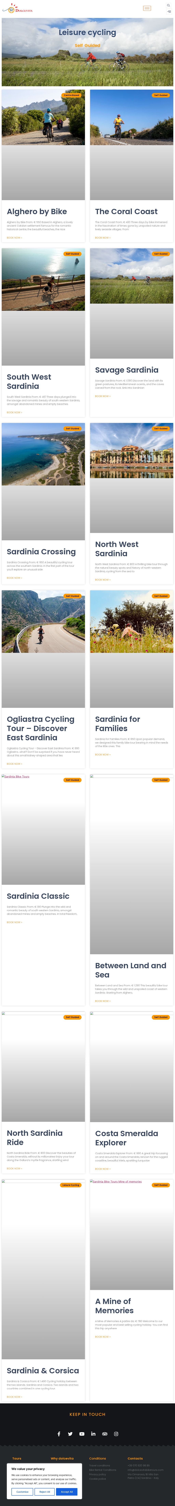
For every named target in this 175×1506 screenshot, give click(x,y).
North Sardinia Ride (35, 1138)
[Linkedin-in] (93, 1434)
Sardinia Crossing (41, 551)
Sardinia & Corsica (43, 1370)
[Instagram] (116, 1434)
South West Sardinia (29, 382)
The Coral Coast (126, 211)
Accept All (67, 1491)
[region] (44, 1481)
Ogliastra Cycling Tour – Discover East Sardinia (41, 728)
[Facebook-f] (59, 1434)
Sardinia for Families (117, 724)
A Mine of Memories (114, 1306)
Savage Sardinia (127, 370)
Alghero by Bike (37, 211)
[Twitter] (70, 1434)
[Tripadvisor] (104, 1434)
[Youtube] (81, 1434)
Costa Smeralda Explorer (126, 1138)
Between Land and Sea (130, 970)
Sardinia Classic (38, 896)
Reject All (44, 1491)
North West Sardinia (116, 549)
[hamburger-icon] (147, 8)
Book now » (14, 238)
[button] (168, 5)
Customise (22, 1491)
